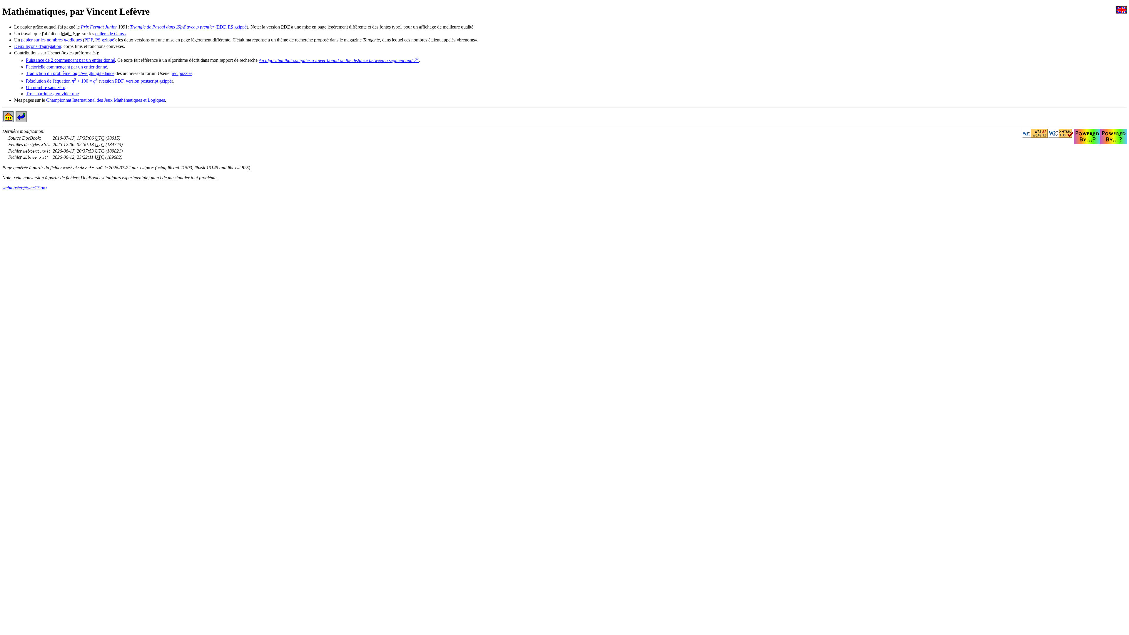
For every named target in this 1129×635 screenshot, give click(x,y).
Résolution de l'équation (62, 80)
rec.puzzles (182, 73)
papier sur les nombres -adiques (51, 39)
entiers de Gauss (110, 33)
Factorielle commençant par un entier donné (66, 66)
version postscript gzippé (149, 80)
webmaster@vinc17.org (24, 187)
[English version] (1121, 11)
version (111, 80)
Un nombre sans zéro (45, 87)
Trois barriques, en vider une (52, 93)
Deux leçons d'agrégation (37, 46)
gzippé (237, 26)
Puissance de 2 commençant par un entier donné (70, 60)
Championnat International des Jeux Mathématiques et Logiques (105, 100)
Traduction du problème (70, 73)
